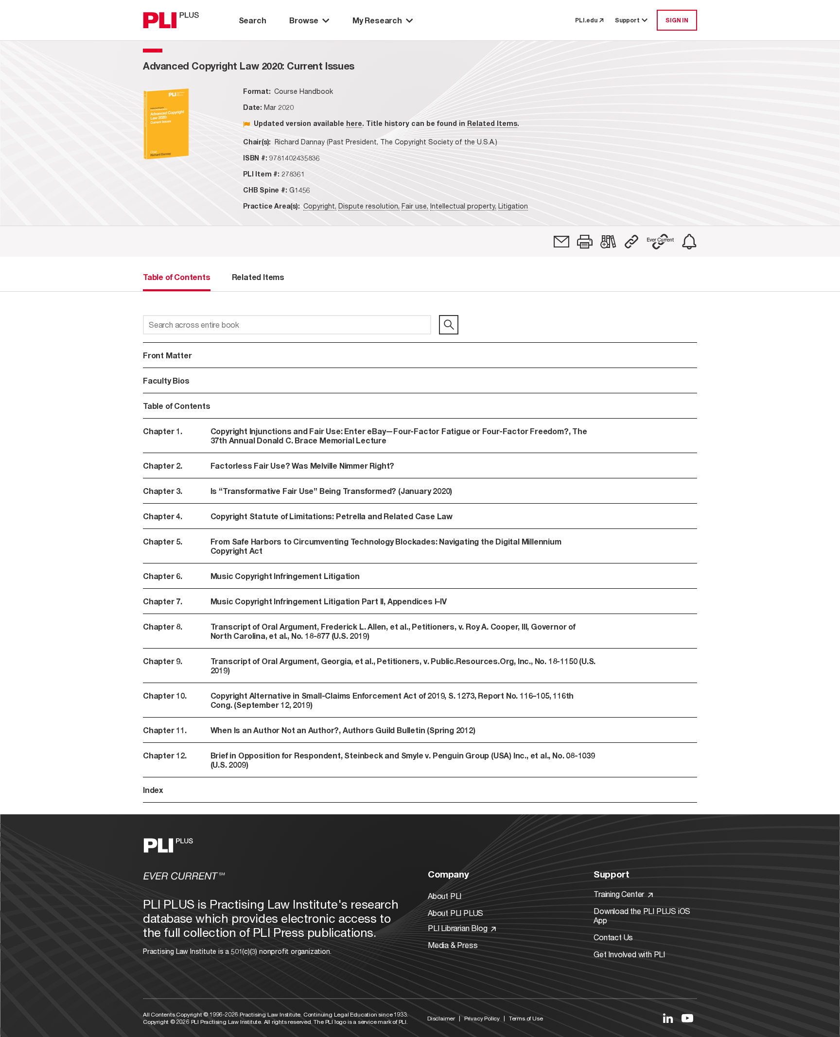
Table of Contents (176, 405)
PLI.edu (586, 20)
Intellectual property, (463, 206)
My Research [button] (377, 20)
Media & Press (452, 944)
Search (252, 20)
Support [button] (627, 20)
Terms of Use (526, 1018)
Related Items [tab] (258, 276)
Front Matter (167, 355)
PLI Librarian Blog (458, 927)
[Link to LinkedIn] (668, 1018)
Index (153, 789)
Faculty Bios (166, 380)
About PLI (444, 895)
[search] (448, 324)
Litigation (513, 206)
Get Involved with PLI (629, 954)
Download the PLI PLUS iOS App (642, 915)
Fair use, (415, 206)
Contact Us (613, 937)
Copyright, (319, 206)
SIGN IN (676, 20)
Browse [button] (303, 20)
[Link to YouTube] (687, 1018)
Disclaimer (441, 1018)
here (354, 123)
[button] (585, 241)
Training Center (620, 893)
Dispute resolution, (369, 206)
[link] (561, 241)
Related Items (492, 123)
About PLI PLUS (455, 912)
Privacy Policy (482, 1018)
